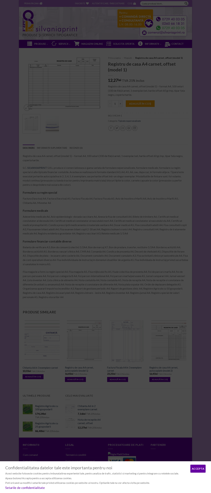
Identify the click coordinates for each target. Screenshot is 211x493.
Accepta (198, 468)
